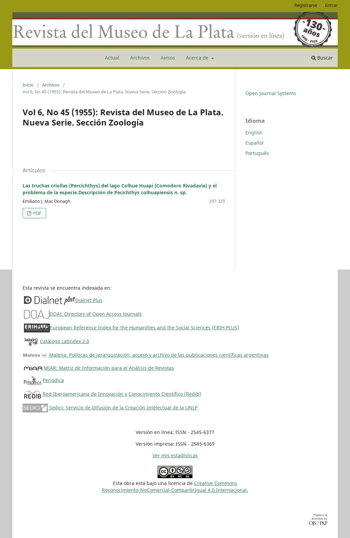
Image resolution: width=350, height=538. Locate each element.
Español (254, 143)
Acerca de (198, 57)
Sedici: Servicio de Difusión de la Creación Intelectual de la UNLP (123, 407)
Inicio (28, 85)
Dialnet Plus (89, 300)
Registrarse (305, 5)
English (253, 132)
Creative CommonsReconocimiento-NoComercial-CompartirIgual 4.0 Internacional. (175, 486)
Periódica (53, 380)
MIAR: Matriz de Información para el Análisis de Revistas (109, 368)
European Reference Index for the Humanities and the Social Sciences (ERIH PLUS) (144, 327)
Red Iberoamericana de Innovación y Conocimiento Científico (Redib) (122, 394)
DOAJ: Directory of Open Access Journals (96, 314)
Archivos (140, 57)
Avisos (168, 57)
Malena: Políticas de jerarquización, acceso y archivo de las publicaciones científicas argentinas (158, 355)
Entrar (331, 5)
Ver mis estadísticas (175, 455)
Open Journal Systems (270, 93)
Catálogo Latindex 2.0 (64, 341)
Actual (112, 57)
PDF (36, 213)
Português (257, 153)
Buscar (324, 57)
